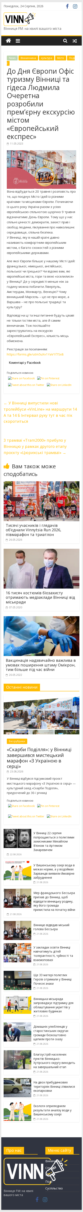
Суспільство (54, 1188)
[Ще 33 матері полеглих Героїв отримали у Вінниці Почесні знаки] (17, 973)
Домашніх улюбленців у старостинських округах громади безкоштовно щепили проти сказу (50, 1032)
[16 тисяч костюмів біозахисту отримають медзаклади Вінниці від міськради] (41, 551)
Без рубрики (17, 741)
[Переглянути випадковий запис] (74, 40)
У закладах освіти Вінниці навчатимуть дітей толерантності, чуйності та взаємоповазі (53, 953)
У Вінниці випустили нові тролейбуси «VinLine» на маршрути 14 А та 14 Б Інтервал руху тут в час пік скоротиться (40, 412)
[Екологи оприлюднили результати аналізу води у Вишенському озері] (17, 1104)
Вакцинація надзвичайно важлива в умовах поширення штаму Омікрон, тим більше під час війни (41, 665)
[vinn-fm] (35, 1160)
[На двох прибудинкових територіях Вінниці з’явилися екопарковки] (17, 1080)
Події (49, 1181)
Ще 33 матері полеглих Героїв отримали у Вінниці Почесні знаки (52, 979)
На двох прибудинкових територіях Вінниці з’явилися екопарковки (54, 1086)
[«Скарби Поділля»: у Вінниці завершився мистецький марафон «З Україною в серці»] (41, 697)
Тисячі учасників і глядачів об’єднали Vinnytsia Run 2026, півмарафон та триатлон (33, 530)
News (12, 58)
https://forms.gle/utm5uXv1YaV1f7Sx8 (35, 354)
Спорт (49, 1168)
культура (46, 58)
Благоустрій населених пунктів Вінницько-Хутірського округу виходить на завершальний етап (54, 1060)
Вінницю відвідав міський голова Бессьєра (51, 927)
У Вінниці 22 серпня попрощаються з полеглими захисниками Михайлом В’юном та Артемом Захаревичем (53, 841)
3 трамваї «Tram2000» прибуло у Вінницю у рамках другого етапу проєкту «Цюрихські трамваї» (35, 446)
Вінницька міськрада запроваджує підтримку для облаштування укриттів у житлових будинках (53, 1005)
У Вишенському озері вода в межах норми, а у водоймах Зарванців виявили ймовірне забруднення (54, 871)
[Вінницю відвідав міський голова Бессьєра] (17, 923)
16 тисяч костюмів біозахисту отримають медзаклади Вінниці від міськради (40, 597)
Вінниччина (28, 58)
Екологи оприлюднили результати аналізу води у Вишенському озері (52, 1110)
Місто (60, 58)
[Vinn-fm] (8, 40)
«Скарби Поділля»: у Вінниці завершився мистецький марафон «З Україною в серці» (39, 757)
